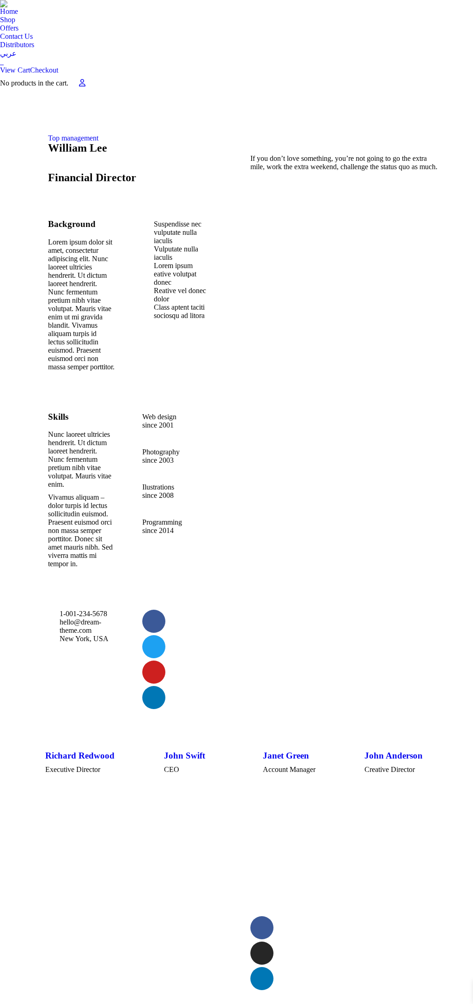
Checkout (44, 70)
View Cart (15, 70)
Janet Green (286, 755)
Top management (73, 138)
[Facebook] (261, 927)
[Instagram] (261, 953)
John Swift (184, 755)
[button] (37, 782)
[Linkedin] (261, 978)
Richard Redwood (80, 755)
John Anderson (393, 755)
